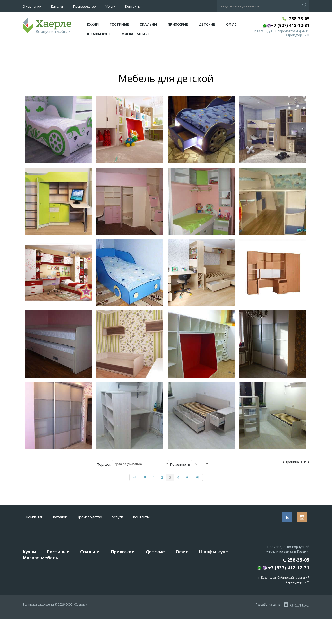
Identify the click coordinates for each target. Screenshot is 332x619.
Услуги (110, 6)
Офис (231, 24)
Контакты (132, 6)
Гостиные (119, 24)
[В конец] (197, 477)
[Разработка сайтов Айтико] (282, 604)
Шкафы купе (99, 34)
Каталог (57, 6)
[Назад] (145, 477)
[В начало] (134, 477)
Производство (84, 6)
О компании (32, 6)
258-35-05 (299, 19)
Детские (207, 24)
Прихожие (178, 24)
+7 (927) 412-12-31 (288, 568)
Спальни (148, 24)
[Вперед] (187, 477)
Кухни (93, 24)
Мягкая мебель (136, 34)
